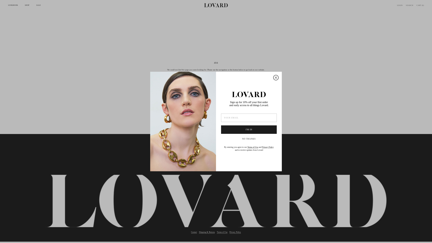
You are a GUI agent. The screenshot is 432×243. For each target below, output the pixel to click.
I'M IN (249, 129)
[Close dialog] (275, 77)
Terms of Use (252, 147)
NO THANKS (249, 139)
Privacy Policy (268, 147)
